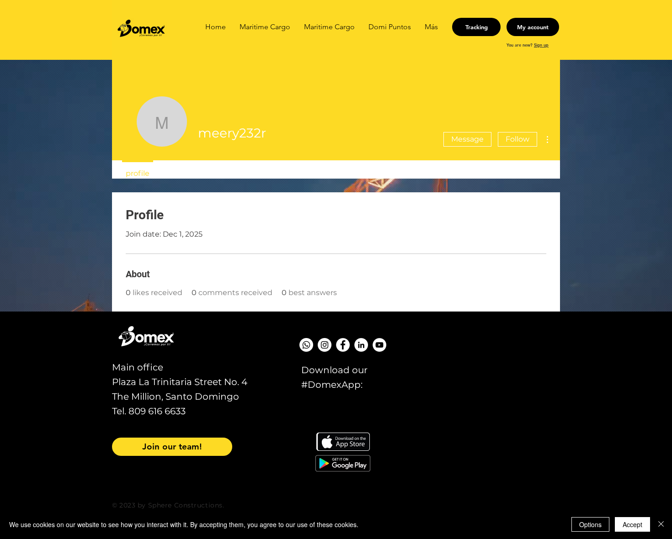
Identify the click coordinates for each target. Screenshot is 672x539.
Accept (632, 524)
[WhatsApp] (306, 345)
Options (590, 524)
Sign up (541, 45)
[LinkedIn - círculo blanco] (361, 345)
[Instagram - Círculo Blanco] (324, 345)
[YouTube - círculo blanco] (379, 345)
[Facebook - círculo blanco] (343, 345)
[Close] (661, 524)
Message (467, 139)
